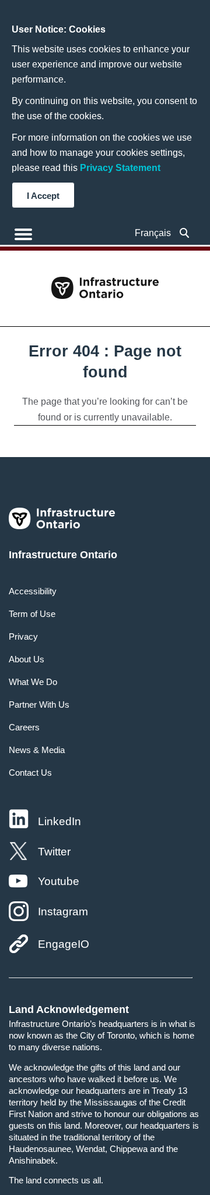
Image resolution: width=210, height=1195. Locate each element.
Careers (24, 727)
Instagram (63, 911)
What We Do (33, 682)
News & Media (37, 750)
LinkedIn (59, 821)
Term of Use (32, 614)
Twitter (54, 852)
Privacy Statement (120, 168)
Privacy (23, 636)
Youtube (58, 881)
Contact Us (30, 772)
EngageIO (63, 944)
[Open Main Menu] (23, 234)
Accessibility (33, 591)
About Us (26, 659)
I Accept (43, 196)
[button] (185, 233)
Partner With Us (39, 704)
